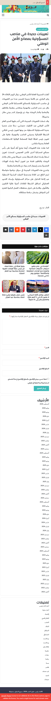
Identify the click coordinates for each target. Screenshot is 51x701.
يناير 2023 (46, 579)
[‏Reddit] (17, 229)
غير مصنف (45, 671)
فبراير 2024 (45, 526)
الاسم (46, 347)
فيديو (47, 675)
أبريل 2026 (45, 420)
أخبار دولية (45, 610)
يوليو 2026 (45, 408)
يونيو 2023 (45, 559)
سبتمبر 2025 (45, 449)
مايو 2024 (46, 514)
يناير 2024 (46, 530)
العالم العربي (45, 618)
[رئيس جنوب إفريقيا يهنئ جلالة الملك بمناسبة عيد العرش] (13, 286)
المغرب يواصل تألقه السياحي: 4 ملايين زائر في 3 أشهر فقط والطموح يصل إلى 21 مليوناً (38, 297)
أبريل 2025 (45, 469)
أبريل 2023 (45, 567)
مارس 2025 (45, 473)
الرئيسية (44, 24)
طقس (47, 667)
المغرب (46, 622)
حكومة (47, 651)
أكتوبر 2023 (45, 542)
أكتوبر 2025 (45, 444)
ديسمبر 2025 (45, 436)
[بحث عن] (48, 15)
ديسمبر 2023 (45, 534)
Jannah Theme (6, 695)
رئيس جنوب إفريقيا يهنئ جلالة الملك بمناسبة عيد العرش (13, 296)
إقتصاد (47, 614)
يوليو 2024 (45, 506)
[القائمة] (3, 15)
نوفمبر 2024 (45, 489)
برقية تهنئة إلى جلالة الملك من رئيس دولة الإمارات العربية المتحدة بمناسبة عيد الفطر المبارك (13, 270)
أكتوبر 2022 (45, 591)
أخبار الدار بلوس (35, 24)
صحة (47, 663)
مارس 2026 (45, 424)
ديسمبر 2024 (45, 485)
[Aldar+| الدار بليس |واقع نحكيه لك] (25, 9)
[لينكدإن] (34, 229)
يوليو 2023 (45, 555)
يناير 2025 (46, 481)
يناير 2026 (46, 432)
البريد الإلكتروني (44, 358)
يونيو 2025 (45, 461)
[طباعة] (46, 235)
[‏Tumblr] (28, 229)
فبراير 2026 (45, 428)
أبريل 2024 (45, 518)
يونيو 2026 (45, 412)
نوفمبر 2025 (45, 440)
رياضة (47, 659)
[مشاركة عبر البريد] (5, 229)
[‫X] (40, 229)
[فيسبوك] (46, 229)
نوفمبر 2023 (45, 538)
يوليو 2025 (45, 457)
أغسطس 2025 (44, 453)
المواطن (46, 630)
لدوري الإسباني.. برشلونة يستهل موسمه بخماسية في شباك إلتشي (24, 2)
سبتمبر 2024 (45, 498)
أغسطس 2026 (44, 404)
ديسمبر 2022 (45, 583)
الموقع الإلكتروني (44, 368)
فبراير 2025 (45, 477)
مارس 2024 (45, 522)
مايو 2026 (46, 416)
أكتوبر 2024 (45, 493)
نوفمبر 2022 (45, 587)
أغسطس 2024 (44, 502)
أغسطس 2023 (44, 551)
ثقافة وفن (46, 646)
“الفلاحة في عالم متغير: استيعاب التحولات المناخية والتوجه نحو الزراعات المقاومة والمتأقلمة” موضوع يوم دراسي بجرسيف (38, 271)
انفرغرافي (46, 634)
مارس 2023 (45, 571)
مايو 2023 (46, 563)
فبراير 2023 (45, 575)
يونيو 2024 (45, 510)
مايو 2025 (46, 465)
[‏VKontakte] (11, 229)
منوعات (46, 679)
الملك (47, 626)
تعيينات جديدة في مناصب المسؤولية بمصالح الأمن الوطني (25, 218)
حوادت (47, 655)
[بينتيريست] (23, 229)
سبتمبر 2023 (45, 547)
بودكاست (46, 638)
